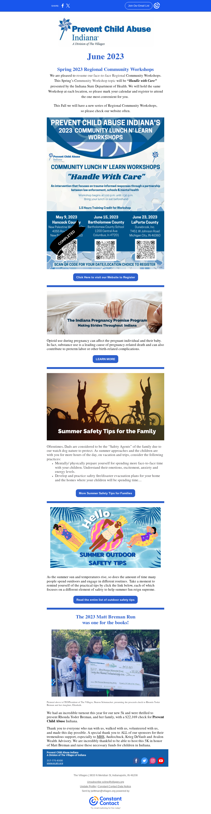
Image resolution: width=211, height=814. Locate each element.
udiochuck (116, 736)
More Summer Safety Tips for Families (105, 493)
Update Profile (88, 786)
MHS (100, 736)
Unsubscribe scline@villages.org (105, 781)
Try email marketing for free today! (106, 808)
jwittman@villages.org (103, 791)
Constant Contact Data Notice (114, 786)
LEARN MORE (105, 359)
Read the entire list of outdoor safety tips (105, 599)
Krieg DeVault (135, 736)
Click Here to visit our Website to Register (105, 277)
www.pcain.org (55, 763)
